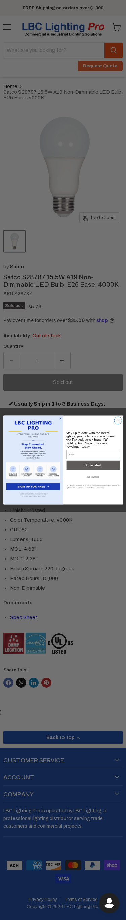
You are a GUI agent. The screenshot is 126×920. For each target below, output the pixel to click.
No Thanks (93, 476)
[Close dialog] (118, 420)
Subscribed (93, 465)
